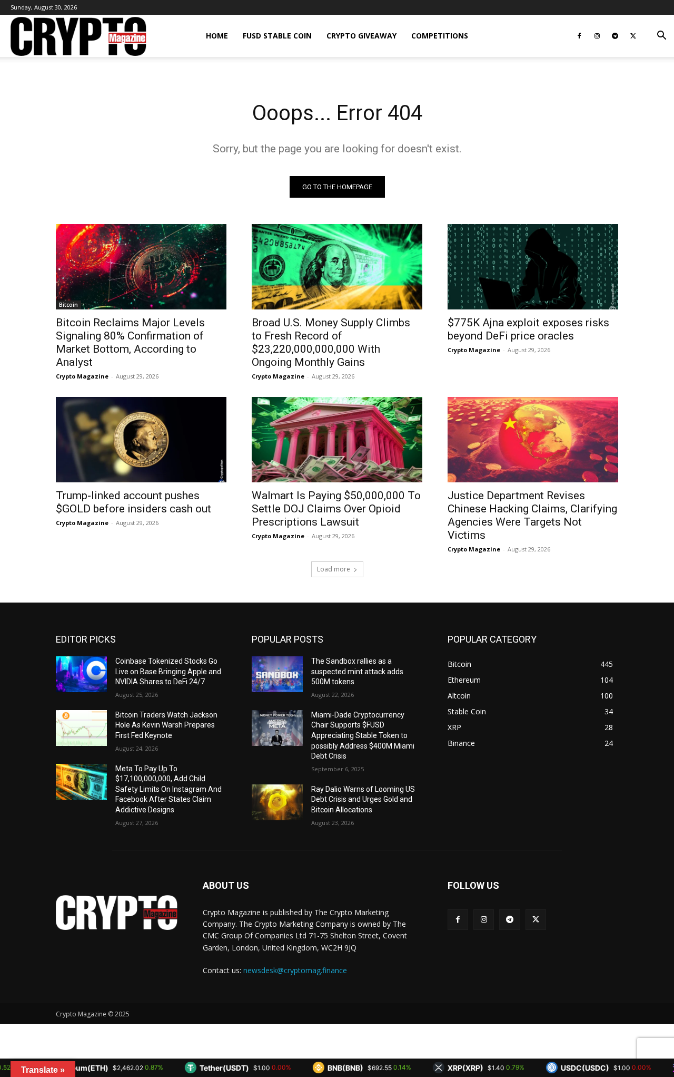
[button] (661, 37)
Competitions (439, 36)
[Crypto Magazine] (116, 912)
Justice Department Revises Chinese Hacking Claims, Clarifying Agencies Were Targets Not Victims (532, 515)
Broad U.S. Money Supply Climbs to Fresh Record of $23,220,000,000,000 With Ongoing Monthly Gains (331, 342)
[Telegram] (615, 36)
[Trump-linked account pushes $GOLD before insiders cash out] (141, 439)
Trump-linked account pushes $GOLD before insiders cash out (133, 502)
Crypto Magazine (82, 376)
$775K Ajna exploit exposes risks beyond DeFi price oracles (528, 329)
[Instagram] (597, 36)
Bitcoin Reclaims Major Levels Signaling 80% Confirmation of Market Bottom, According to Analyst (130, 342)
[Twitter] (633, 36)
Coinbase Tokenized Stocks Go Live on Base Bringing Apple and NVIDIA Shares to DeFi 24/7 (168, 671)
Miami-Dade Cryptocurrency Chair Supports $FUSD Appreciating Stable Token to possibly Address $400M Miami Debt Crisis (362, 735)
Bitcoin (68, 304)
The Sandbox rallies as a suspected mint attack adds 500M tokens (357, 671)
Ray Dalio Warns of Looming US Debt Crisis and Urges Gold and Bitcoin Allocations (363, 799)
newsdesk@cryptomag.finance (295, 970)
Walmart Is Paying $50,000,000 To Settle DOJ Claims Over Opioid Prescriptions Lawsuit (336, 508)
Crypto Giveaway (361, 36)
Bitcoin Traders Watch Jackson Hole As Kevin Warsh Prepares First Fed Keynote (166, 725)
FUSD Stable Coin (277, 36)
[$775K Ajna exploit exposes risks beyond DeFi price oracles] (533, 266)
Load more (333, 569)
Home (217, 36)
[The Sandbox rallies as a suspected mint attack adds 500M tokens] (277, 674)
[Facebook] (579, 36)
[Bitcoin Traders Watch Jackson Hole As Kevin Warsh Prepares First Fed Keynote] (81, 728)
